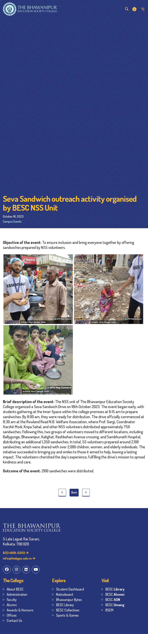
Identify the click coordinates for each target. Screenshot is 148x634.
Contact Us (14, 620)
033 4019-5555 (14, 553)
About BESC (15, 589)
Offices (12, 615)
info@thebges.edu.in (17, 558)
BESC (114, 589)
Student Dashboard (70, 589)
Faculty (12, 599)
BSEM (109, 610)
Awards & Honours (20, 610)
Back (74, 492)
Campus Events (12, 221)
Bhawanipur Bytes (69, 599)
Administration (17, 594)
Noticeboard (64, 594)
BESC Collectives (67, 610)
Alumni (12, 604)
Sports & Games (67, 615)
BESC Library (65, 604)
